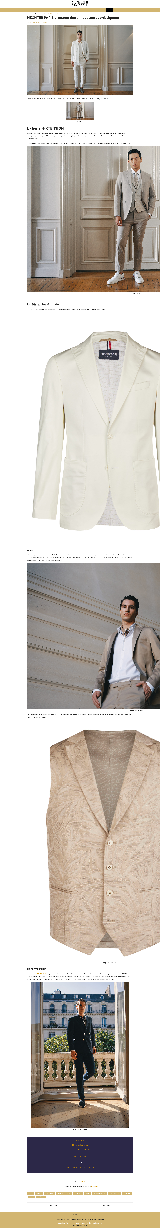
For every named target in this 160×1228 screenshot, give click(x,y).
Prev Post (53, 1206)
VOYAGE (83, 10)
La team (67, 1219)
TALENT (109, 10)
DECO (68, 10)
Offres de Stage (90, 1219)
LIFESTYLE (91, 10)
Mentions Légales (77, 1219)
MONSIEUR (52, 10)
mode (87, 1193)
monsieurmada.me (100, 1193)
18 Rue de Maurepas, (80, 1145)
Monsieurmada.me (80, 1225)
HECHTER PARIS (41, 974)
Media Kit (59, 1219)
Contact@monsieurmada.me (80, 1215)
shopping (127, 1193)
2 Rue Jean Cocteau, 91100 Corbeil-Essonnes (80, 1167)
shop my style (114, 1193)
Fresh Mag (94, 1186)
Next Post (106, 1206)
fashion (39, 1193)
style (31, 1197)
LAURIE (83, 1182)
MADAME (60, 10)
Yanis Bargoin (33, 22)
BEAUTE (75, 10)
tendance (41, 1197)
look (68, 1193)
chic (30, 1193)
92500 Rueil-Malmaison (80, 1149)
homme (60, 1193)
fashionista (49, 1193)
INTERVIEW (101, 10)
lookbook (78, 1193)
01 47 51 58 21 (80, 1156)
